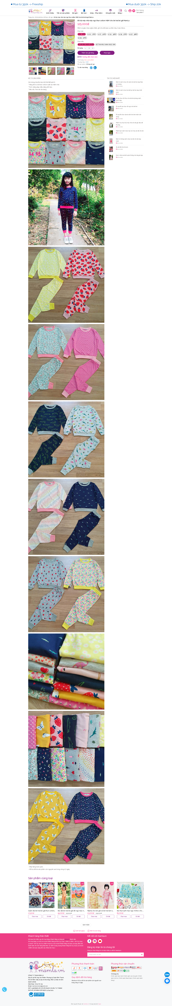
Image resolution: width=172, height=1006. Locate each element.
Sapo (99, 1004)
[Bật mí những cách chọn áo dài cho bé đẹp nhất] (111, 141)
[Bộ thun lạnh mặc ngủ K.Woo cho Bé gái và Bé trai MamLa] (130, 895)
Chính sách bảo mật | (117, 976)
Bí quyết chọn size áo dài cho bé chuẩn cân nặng (128, 115)
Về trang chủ (115, 974)
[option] (51, 42)
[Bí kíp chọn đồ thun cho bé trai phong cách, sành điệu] (111, 100)
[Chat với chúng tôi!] (167, 981)
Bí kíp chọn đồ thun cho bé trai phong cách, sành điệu (128, 99)
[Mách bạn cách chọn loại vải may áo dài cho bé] (111, 133)
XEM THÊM (86, 925)
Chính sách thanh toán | (126, 978)
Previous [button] (30, 42)
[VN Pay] (95, 968)
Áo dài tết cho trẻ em (122, 147)
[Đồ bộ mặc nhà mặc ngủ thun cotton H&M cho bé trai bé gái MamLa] (72, 63)
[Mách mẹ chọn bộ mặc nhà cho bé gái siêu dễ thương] (111, 125)
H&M (87, 62)
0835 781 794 (39, 984)
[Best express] (133, 967)
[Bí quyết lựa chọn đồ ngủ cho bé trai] (111, 108)
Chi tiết (49, 916)
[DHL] (114, 970)
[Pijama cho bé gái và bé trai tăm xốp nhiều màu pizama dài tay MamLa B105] (100, 895)
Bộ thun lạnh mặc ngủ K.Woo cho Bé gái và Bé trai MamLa (139, 911)
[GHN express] (120, 967)
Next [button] (72, 42)
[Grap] (126, 970)
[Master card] (90, 968)
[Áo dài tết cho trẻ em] (111, 149)
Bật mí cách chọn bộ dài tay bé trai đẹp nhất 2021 (129, 91)
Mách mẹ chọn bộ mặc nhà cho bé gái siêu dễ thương (129, 124)
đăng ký (67, 939)
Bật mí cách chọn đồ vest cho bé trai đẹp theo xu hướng (129, 83)
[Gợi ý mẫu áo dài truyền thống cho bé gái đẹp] (111, 157)
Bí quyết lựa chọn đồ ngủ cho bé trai (126, 106)
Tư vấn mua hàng (82, 67)
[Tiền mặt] (74, 968)
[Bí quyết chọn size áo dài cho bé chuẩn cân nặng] (111, 117)
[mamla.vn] (35, 11)
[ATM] (79, 968)
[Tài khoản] (130, 10)
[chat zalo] (167, 975)
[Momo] (100, 968)
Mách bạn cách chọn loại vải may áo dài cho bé (129, 131)
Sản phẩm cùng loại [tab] (40, 878)
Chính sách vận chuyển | (131, 976)
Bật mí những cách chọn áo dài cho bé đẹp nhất (128, 140)
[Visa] (85, 968)
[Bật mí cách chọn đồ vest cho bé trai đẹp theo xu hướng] (111, 84)
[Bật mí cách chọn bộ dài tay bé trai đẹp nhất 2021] (111, 92)
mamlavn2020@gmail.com (40, 986)
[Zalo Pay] (74, 972)
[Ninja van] (114, 967)
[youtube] (100, 941)
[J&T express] (139, 967)
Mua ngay (107, 53)
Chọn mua (35, 916)
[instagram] (95, 941)
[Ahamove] (120, 970)
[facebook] (89, 941)
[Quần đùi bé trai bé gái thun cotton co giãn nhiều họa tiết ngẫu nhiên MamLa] (41, 895)
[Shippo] (126, 967)
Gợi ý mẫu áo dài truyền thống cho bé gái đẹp (129, 155)
